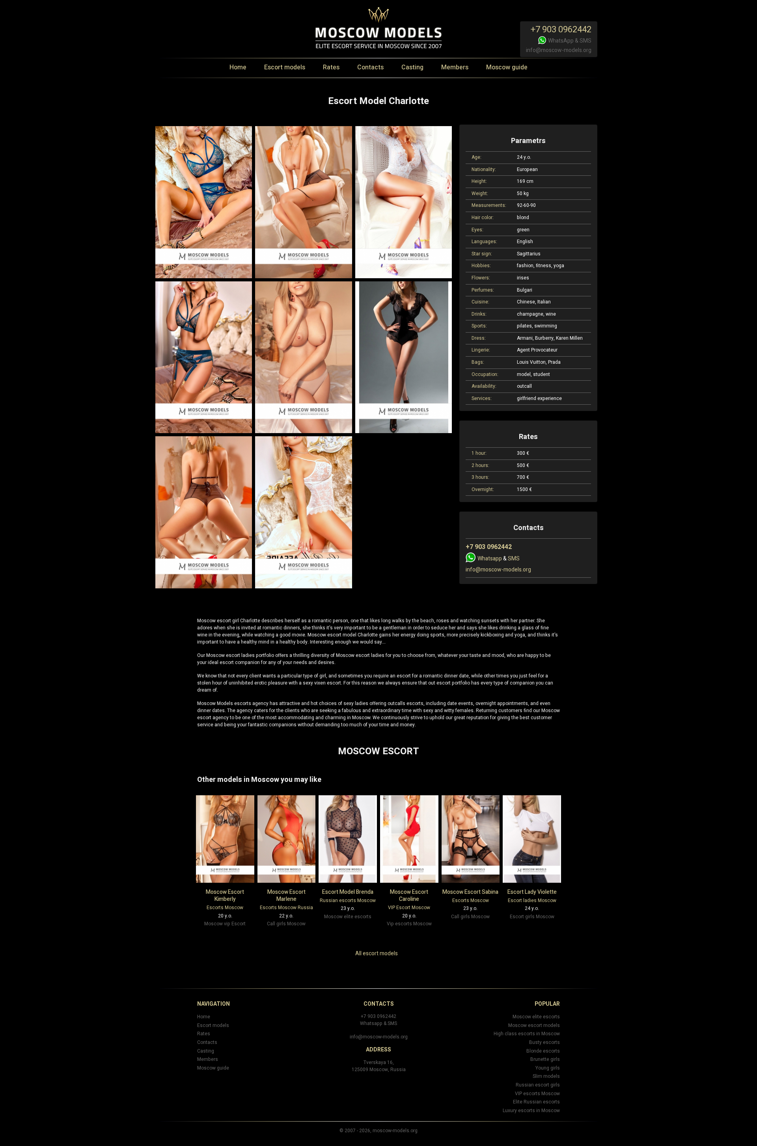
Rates (331, 67)
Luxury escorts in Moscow (531, 1110)
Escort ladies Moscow (532, 900)
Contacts (370, 67)
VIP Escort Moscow (409, 907)
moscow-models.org (395, 1130)
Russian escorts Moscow (348, 900)
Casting (412, 67)
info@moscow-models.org (558, 50)
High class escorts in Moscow (527, 1033)
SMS (585, 41)
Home (237, 67)
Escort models (284, 67)
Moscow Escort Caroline (409, 895)
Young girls (547, 1068)
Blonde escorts (543, 1051)
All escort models (376, 953)
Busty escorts (544, 1042)
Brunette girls (545, 1059)
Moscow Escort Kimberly (225, 895)
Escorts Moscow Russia (286, 907)
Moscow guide (507, 67)
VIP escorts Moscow (537, 1093)
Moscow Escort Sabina (470, 892)
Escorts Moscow (225, 907)
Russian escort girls (538, 1084)
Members (454, 67)
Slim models (546, 1076)
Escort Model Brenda (347, 892)
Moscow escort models (534, 1025)
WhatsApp (561, 41)
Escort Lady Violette (532, 892)
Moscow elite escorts (536, 1016)
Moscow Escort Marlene (286, 895)
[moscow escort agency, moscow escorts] (203, 202)
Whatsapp (489, 558)
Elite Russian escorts (536, 1101)
